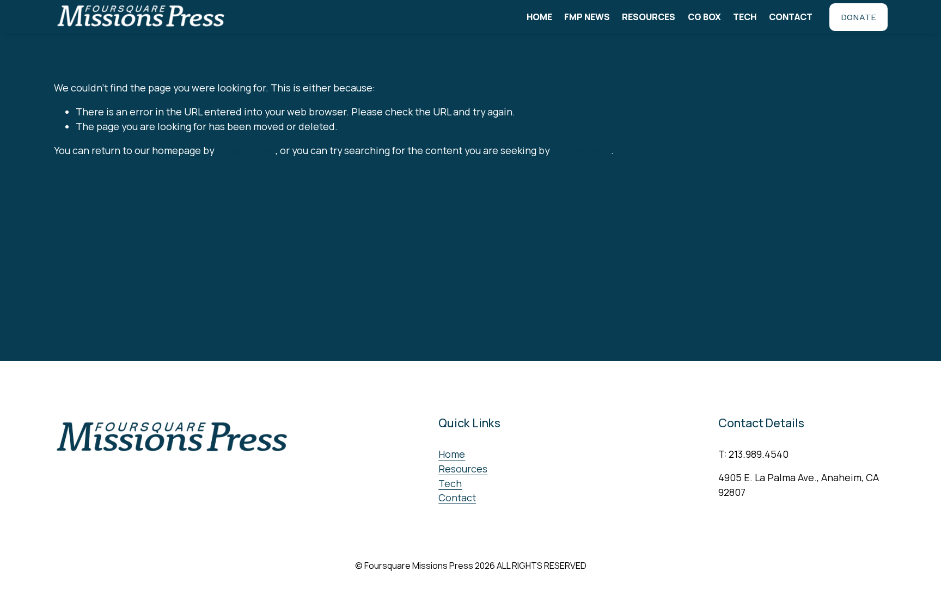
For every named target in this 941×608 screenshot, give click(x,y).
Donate (858, 17)
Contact (790, 17)
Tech (744, 17)
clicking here (246, 150)
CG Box (704, 17)
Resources (648, 17)
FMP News (587, 17)
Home (539, 17)
